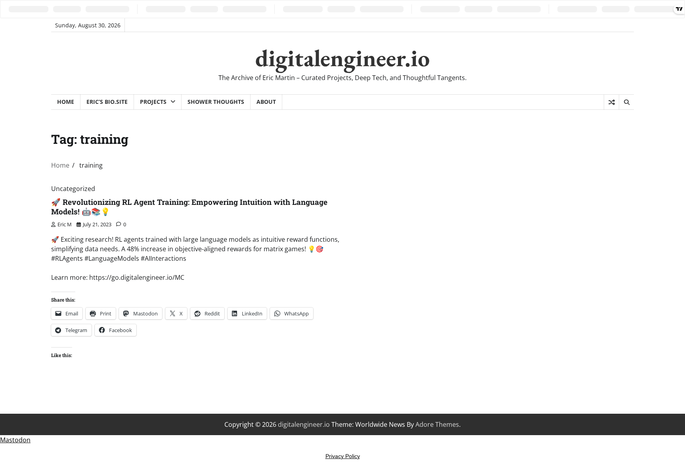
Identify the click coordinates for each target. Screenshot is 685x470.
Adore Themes (437, 424)
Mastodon (15, 440)
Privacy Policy (342, 456)
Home (65, 101)
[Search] (626, 102)
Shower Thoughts (216, 101)
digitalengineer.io (342, 57)
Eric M (64, 224)
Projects (153, 101)
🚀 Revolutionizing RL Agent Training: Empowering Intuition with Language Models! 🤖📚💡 (189, 207)
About (266, 101)
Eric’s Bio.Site (107, 101)
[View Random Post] (611, 102)
